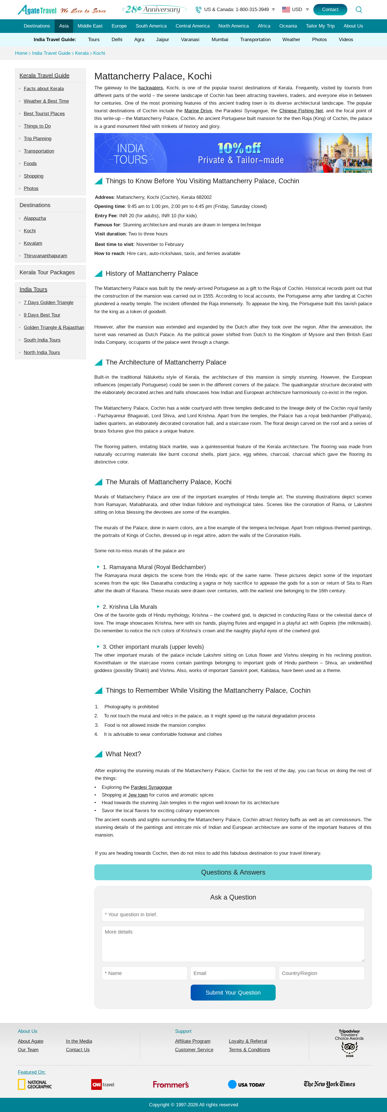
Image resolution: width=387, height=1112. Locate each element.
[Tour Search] (358, 9)
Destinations (37, 26)
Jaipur (162, 39)
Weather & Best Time (46, 101)
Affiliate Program (192, 1041)
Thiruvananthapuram (45, 255)
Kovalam (33, 243)
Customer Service (194, 1049)
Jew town (138, 795)
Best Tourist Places (44, 113)
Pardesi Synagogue (151, 787)
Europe (119, 26)
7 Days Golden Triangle (48, 302)
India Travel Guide (51, 53)
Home (21, 53)
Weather (291, 39)
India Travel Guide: (55, 39)
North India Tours (42, 352)
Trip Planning (37, 138)
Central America (193, 26)
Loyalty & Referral (248, 1041)
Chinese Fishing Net (301, 110)
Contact (330, 9)
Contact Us (78, 1049)
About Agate (30, 1041)
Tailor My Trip (320, 26)
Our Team (28, 1049)
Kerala (82, 53)
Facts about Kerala (44, 88)
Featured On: (32, 1072)
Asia (64, 26)
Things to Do (37, 126)
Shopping (33, 176)
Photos (319, 39)
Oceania (288, 26)
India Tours (33, 289)
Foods (30, 163)
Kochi (99, 53)
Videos (346, 39)
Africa (264, 26)
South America (151, 26)
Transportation (255, 39)
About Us (353, 26)
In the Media (79, 1041)
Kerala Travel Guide (44, 75)
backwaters (151, 87)
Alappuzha (35, 218)
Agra (139, 39)
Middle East (90, 26)
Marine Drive (198, 110)
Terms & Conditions (249, 1049)
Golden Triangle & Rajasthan (54, 327)
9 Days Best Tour (42, 315)
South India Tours (42, 340)
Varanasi (190, 39)
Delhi (117, 39)
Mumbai (220, 39)
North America (233, 26)
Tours (94, 39)
